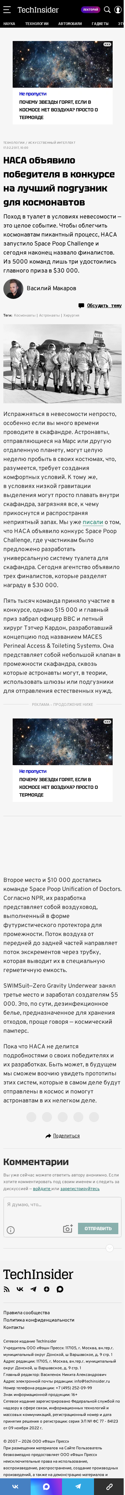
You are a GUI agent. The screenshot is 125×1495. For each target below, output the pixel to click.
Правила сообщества (26, 1313)
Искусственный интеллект (51, 143)
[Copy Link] (109, 1486)
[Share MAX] (46, 1486)
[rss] (6, 1289)
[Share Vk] (15, 1486)
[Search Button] (107, 9)
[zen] (46, 1289)
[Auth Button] (118, 9)
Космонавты (25, 315)
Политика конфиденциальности (38, 1320)
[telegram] (33, 1289)
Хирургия (71, 315)
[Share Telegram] (78, 1486)
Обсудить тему (104, 306)
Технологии (13, 143)
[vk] (20, 1289)
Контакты (13, 1328)
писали (93, 522)
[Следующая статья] (62, 1248)
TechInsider (38, 10)
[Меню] (7, 9)
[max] (60, 1289)
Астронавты (49, 315)
